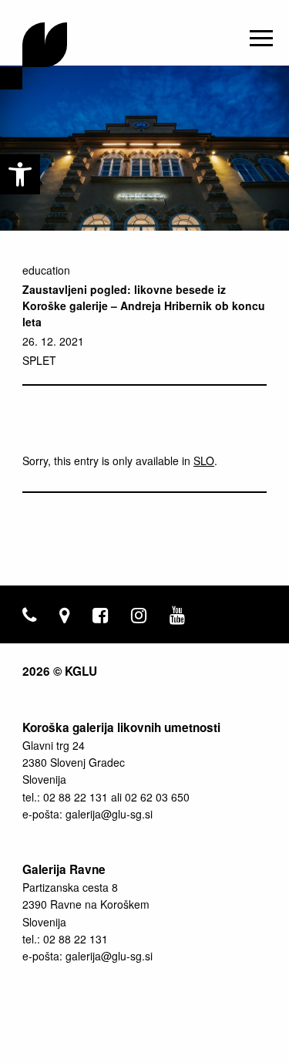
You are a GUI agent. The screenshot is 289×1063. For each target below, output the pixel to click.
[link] (20, 174)
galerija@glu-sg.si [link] (109, 814)
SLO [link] (203, 460)
